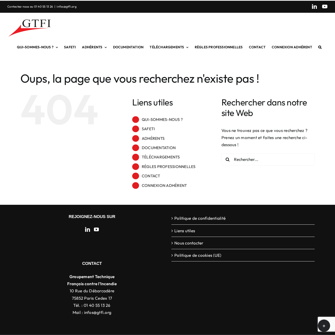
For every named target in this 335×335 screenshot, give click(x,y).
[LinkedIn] (87, 229)
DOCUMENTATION (159, 147)
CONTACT (151, 175)
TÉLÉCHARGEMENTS (161, 157)
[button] (320, 47)
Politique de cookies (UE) (197, 255)
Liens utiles (184, 230)
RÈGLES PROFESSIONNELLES (169, 166)
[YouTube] (96, 229)
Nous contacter (189, 242)
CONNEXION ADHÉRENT (164, 185)
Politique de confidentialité (200, 218)
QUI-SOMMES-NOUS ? (162, 119)
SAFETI (148, 128)
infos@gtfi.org (67, 6)
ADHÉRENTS (153, 138)
